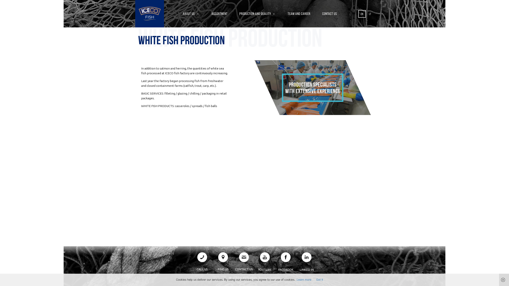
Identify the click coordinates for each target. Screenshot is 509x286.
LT (370, 14)
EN (362, 14)
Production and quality (255, 14)
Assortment (219, 14)
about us (189, 14)
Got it (319, 279)
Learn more (304, 279)
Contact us (329, 14)
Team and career (299, 14)
